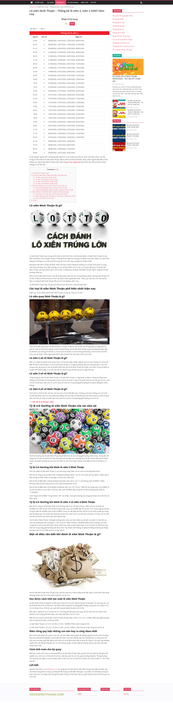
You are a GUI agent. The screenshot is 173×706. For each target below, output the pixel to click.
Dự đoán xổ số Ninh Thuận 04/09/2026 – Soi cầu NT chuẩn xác (127, 78)
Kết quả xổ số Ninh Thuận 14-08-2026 (133, 144)
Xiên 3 (42, 29)
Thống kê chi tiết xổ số (121, 43)
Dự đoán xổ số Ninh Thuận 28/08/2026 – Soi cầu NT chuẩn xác (135, 102)
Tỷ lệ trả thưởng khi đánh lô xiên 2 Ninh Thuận (50, 188)
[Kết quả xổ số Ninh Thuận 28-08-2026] (120, 125)
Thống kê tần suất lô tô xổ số (123, 46)
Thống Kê (59, 2)
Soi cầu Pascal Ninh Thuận (122, 39)
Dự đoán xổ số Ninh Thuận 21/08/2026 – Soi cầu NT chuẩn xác (135, 112)
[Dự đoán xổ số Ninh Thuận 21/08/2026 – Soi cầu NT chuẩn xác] (120, 110)
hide (56, 169)
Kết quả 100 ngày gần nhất (123, 16)
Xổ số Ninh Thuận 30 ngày (122, 50)
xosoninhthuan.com (50, 669)
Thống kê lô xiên (119, 33)
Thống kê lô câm (119, 22)
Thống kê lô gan (118, 26)
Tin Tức (93, 2)
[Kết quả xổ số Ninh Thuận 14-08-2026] (120, 143)
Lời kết (34, 200)
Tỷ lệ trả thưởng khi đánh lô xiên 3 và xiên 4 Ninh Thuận (53, 190)
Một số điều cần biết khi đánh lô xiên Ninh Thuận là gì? (50, 192)
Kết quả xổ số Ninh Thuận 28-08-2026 (133, 126)
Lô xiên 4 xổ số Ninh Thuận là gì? (45, 183)
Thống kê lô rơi (118, 29)
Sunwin (3, 704)
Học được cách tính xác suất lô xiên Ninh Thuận (50, 194)
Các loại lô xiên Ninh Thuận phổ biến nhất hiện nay (49, 175)
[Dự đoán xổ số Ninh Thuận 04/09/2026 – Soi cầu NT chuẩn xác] (128, 60)
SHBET (79, 694)
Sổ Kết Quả (39, 2)
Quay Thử (84, 2)
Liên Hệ (126, 694)
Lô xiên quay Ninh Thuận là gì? (44, 177)
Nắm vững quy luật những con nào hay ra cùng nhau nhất (54, 196)
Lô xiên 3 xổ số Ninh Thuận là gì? (45, 181)
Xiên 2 (34, 29)
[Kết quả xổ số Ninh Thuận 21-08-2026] (120, 134)
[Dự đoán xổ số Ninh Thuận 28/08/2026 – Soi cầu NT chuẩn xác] (120, 101)
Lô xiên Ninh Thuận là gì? (40, 173)
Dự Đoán (50, 2)
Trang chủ (32, 7)
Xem (72, 24)
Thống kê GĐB (118, 19)
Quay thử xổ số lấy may (121, 36)
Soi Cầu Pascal (72, 2)
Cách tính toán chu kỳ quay (43, 198)
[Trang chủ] (31, 2)
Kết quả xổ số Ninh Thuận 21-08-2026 (133, 135)
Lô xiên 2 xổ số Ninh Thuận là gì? (45, 179)
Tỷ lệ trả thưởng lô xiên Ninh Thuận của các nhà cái (49, 186)
